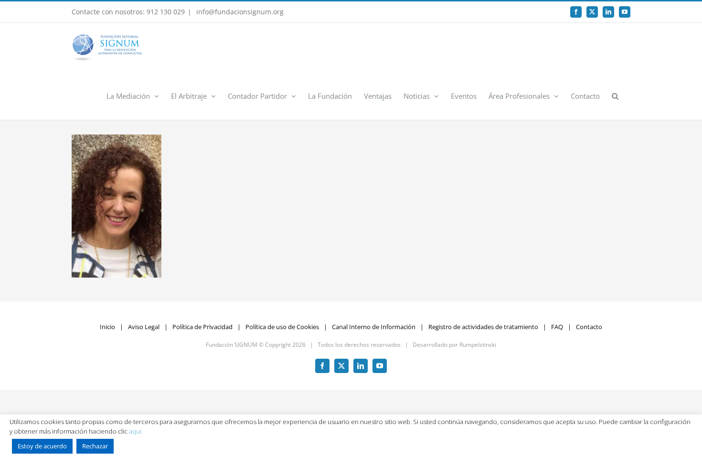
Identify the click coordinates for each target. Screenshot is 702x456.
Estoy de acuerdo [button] (42, 446)
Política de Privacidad (202, 326)
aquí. (136, 431)
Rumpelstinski (477, 345)
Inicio (107, 326)
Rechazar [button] (95, 446)
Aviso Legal (144, 326)
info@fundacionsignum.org (239, 11)
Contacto (589, 326)
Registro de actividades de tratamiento (483, 326)
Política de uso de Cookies (282, 326)
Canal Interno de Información (373, 326)
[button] (615, 95)
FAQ (557, 326)
